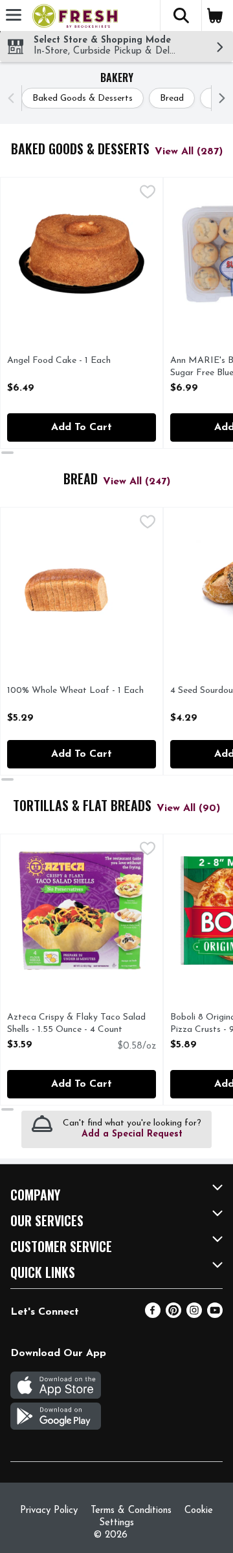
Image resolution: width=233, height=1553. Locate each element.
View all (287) (189, 152)
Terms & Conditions (131, 1511)
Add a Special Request (132, 1134)
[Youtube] (215, 1315)
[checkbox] (147, 193)
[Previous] (14, 98)
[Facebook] (153, 1315)
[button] (180, 15)
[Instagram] (194, 1315)
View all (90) (188, 808)
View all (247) (136, 482)
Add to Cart (81, 427)
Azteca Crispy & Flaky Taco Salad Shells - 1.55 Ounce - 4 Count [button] (76, 1024)
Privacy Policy (49, 1511)
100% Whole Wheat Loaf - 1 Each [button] (75, 691)
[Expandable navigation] (13, 15)
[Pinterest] (173, 1315)
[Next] (219, 98)
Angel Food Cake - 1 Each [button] (60, 361)
